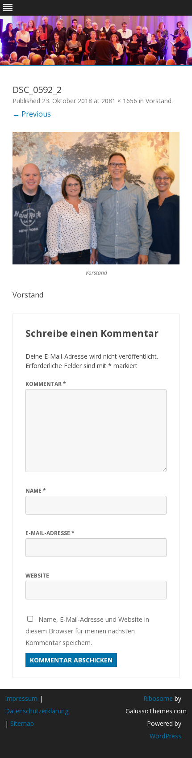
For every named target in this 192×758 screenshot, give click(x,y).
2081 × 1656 (119, 100)
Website (37, 575)
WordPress (165, 736)
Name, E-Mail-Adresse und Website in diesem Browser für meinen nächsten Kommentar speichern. (87, 630)
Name (35, 490)
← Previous (32, 114)
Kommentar (45, 384)
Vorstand (158, 100)
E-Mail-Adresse (50, 533)
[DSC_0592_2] (96, 198)
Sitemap (22, 723)
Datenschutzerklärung (36, 711)
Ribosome (158, 698)
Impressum (21, 698)
